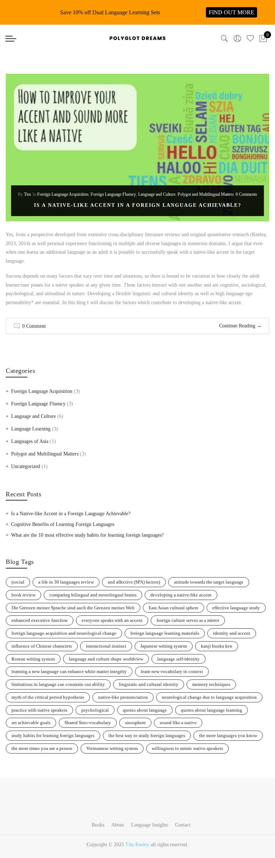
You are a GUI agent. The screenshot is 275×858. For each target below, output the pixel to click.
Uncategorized (25, 466)
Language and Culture (156, 194)
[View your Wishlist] (250, 38)
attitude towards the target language (208, 582)
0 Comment (34, 326)
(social (17, 582)
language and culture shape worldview (106, 659)
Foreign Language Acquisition (62, 194)
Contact (182, 825)
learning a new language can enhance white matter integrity (69, 671)
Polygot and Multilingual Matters (206, 194)
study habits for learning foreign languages (53, 735)
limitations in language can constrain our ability (58, 684)
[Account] (237, 38)
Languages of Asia (29, 441)
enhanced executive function (39, 620)
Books (98, 825)
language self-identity (178, 659)
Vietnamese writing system (112, 748)
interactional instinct (106, 646)
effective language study (236, 607)
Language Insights (149, 825)
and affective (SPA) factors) (134, 582)
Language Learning (30, 429)
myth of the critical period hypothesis (47, 697)
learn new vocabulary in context (172, 671)
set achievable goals (30, 722)
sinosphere (135, 722)
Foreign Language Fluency (113, 194)
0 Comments (246, 194)
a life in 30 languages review (66, 582)
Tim (27, 194)
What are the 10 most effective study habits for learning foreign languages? (87, 535)
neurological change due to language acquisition (209, 697)
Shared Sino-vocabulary (87, 722)
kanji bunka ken (216, 646)
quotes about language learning (211, 710)
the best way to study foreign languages (146, 735)
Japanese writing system (163, 646)
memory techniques (211, 684)
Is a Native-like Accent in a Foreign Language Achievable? (137, 205)
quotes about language (145, 710)
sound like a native (178, 722)
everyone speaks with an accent (112, 620)
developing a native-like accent (181, 595)
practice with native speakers (39, 710)
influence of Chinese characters (41, 646)
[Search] (224, 38)
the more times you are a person (41, 748)
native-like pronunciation (123, 697)
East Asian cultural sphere (173, 607)
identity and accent (231, 633)
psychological (95, 710)
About (117, 825)
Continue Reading (240, 325)
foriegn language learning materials (164, 633)
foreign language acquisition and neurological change (63, 633)
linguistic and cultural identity (148, 684)
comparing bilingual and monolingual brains (92, 595)
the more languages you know (228, 735)
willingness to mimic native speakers (187, 748)
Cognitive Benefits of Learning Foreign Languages (62, 524)
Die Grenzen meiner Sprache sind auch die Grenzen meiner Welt (73, 607)
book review (23, 595)
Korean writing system (33, 659)
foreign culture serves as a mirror (187, 620)
